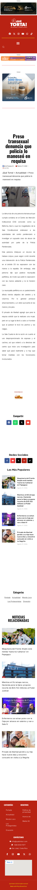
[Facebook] (10, 34)
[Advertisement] (18, 123)
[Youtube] (23, 34)
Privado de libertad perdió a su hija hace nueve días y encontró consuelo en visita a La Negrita (26, 536)
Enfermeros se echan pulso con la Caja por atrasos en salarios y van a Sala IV (17, 721)
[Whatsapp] (27, 34)
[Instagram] (18, 34)
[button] (18, 43)
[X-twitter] (14, 34)
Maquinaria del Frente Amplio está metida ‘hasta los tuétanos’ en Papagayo (17, 652)
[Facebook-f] (7, 460)
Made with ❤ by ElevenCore (18, 886)
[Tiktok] (31, 34)
